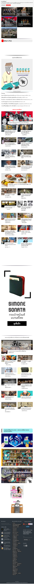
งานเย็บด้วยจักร (15, 544)
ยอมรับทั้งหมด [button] (8, 5)
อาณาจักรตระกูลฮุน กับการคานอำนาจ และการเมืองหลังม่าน (10, 101)
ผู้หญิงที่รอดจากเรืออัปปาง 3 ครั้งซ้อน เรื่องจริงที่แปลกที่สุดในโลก (26, 156)
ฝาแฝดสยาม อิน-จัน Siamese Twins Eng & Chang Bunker (26, 409)
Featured (14, 529)
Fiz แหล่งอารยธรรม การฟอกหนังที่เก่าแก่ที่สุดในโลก (17, 351)
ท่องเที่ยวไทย (15, 552)
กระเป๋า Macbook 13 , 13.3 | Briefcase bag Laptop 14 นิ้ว (26, 374)
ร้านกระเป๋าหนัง (15, 562)
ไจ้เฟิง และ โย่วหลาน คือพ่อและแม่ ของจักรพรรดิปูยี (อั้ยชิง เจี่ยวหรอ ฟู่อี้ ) (26, 207)
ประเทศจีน (14, 558)
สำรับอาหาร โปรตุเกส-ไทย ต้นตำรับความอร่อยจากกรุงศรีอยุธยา (10, 362)
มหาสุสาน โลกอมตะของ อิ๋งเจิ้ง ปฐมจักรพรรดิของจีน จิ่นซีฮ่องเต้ (26, 195)
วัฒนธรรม (14, 563)
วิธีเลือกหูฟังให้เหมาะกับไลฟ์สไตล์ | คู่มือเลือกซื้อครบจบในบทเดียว (11, 97)
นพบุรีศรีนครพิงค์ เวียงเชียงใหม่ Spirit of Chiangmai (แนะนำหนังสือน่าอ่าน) (10, 220)
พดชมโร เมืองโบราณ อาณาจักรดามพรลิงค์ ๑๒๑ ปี (7, 539)
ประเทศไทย (15, 559)
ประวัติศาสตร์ (15, 556)
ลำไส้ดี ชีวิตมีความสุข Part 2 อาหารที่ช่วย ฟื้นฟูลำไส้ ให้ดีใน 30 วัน (19, 184)
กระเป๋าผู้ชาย (15, 536)
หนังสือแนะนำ (15, 566)
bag (18, 526)
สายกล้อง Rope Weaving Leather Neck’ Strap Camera (10, 374)
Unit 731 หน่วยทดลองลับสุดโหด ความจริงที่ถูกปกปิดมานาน (10, 144)
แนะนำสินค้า (15, 571)
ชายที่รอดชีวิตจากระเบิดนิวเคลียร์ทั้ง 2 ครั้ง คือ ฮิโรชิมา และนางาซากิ (10, 156)
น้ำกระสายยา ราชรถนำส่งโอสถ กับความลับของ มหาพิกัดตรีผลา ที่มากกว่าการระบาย (14, 99)
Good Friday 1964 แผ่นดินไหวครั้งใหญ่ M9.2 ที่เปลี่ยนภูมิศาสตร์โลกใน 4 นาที (26, 144)
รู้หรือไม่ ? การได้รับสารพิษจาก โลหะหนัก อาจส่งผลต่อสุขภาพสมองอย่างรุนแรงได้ (26, 244)
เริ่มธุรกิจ (14, 567)
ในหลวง (14, 574)
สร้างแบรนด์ (19, 563)
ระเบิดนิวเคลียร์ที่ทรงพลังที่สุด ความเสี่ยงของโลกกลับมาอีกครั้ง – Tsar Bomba (10, 167)
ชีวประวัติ (14, 547)
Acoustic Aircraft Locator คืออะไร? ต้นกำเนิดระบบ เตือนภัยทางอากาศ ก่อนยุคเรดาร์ (26, 167)
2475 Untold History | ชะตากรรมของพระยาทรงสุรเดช (17, 525)
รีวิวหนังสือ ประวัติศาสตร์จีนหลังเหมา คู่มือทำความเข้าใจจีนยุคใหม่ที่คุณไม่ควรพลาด (10, 232)
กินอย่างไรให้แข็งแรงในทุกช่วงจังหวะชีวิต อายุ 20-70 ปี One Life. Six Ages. (12, 95)
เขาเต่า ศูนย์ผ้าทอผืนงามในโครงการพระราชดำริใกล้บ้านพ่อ (10, 409)
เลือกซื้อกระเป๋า (15, 570)
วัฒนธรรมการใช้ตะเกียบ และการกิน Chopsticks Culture (26, 397)
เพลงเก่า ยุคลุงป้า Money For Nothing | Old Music (7, 546)
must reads (15, 533)
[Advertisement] (17, 49)
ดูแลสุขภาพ (15, 551)
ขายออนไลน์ (15, 541)
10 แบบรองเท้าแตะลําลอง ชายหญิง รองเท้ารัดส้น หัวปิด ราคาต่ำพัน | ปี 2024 (7, 533)
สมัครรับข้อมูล (26, 539)
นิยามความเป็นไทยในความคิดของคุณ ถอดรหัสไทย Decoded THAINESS (26, 385)
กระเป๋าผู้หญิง (15, 537)
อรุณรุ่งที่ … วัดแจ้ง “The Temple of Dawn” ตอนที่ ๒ (26, 232)
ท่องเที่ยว (19, 551)
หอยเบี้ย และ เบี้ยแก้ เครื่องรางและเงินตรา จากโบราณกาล (7, 529)
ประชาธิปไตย (15, 555)
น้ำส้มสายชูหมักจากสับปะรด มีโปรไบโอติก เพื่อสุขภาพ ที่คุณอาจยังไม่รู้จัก (26, 220)
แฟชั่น (19, 573)
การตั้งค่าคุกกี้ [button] (3, 5)
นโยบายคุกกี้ (18, 3)
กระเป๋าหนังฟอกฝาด (16, 540)
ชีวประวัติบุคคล (15, 548)
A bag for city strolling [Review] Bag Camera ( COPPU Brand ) (10, 244)
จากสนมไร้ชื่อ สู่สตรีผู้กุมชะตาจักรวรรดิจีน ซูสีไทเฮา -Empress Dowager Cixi (12, 105)
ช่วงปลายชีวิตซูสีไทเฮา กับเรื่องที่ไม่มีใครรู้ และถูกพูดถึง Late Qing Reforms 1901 (13, 103)
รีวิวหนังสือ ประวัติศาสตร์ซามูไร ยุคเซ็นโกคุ (9, 397)
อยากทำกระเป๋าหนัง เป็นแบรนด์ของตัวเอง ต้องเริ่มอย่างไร (7, 543)
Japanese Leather (15, 532)
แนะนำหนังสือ (15, 573)
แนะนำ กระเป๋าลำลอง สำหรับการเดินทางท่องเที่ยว (10, 207)
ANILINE (14, 526)
